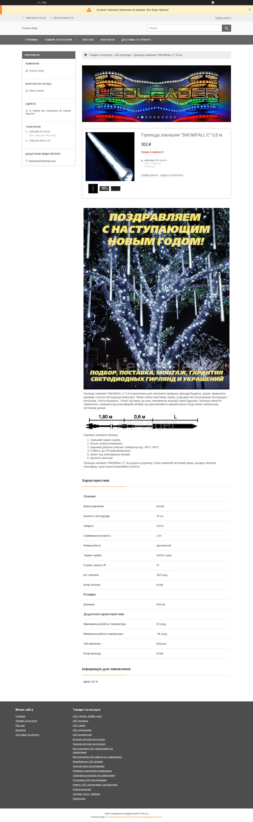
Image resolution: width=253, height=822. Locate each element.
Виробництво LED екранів (88, 761)
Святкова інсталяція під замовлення (94, 775)
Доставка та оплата (136, 39)
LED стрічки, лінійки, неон (87, 716)
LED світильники (82, 730)
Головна (31, 39)
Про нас (88, 39)
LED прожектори (82, 734)
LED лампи (79, 725)
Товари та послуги (58, 39)
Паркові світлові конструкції (89, 744)
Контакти (108, 39)
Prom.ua (144, 813)
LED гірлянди (123, 55)
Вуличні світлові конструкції (89, 739)
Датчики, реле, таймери (86, 794)
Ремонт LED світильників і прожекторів (95, 784)
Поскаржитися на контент (119, 817)
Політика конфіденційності (148, 817)
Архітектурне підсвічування (88, 766)
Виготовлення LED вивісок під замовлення (97, 757)
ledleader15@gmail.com (42, 160)
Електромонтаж (82, 789)
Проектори (79, 798)
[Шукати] (226, 28)
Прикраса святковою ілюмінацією (92, 770)
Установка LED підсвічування (90, 780)
